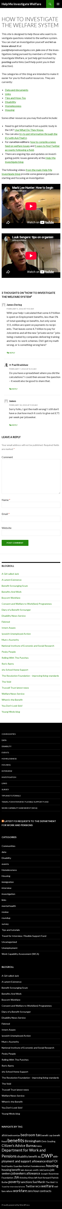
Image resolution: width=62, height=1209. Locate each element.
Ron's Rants (8, 663)
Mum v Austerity (10, 639)
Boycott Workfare (11, 597)
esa (49, 1161)
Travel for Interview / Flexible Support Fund (25, 802)
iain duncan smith (30, 1170)
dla (39, 1156)
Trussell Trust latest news (15, 687)
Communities (9, 734)
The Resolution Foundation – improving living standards (30, 675)
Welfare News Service (13, 693)
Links (8, 93)
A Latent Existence (11, 579)
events (5, 752)
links (4, 783)
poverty (14, 1182)
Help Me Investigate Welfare (21, 4)
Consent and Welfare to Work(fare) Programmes (27, 603)
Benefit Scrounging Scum (15, 585)
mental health (9, 906)
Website (6, 527)
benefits (15, 1140)
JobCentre (44, 1170)
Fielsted (6, 621)
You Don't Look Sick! (12, 705)
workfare (20, 1191)
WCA (38, 1186)
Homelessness (13, 105)
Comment (7, 457)
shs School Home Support (15, 669)
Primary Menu (58, 4)
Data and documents (16, 89)
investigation (9, 777)
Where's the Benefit (12, 699)
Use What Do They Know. (29, 129)
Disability (10, 101)
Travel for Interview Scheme (13, 1187)
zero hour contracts (39, 1191)
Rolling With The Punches (15, 657)
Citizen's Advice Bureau (19, 1146)
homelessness (38, 1166)
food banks (7, 1166)
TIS (56, 1182)
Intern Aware (9, 627)
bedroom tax (31, 1135)
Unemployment (10, 947)
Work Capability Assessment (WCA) (19, 808)
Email (6, 513)
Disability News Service (14, 615)
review (5, 911)
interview (7, 771)
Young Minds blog (11, 711)
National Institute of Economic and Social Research (28, 645)
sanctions (26, 1182)
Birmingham (33, 1141)
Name (6, 499)
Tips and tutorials (11, 795)
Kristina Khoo (27, 1177)
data (4, 740)
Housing (10, 109)
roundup (6, 917)
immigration (8, 882)
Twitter (30, 1186)
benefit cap (47, 1135)
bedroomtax (14, 1135)
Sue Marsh (39, 1182)
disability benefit (27, 1156)
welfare (47, 1186)
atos (4, 1135)
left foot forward (42, 1177)
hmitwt (27, 1166)
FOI (55, 1161)
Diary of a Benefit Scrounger (16, 609)
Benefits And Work (11, 591)
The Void (6, 681)
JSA (16, 1177)
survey (5, 789)
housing (52, 1166)
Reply (12, 352)
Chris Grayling (48, 1141)
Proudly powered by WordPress (16, 1205)
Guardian (18, 1166)
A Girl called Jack (10, 573)
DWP (47, 1156)
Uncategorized (9, 941)
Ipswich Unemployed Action (16, 633)
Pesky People (9, 651)
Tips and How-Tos (15, 97)
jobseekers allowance (25, 1173)
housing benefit (11, 1169)
